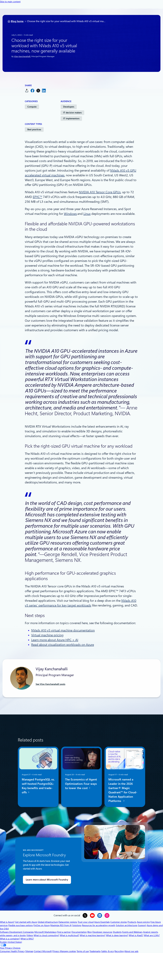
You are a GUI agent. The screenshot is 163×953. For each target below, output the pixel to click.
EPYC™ (37, 197)
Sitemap (29, 951)
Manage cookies (68, 951)
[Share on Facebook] (32, 90)
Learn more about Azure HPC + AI (54, 640)
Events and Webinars (132, 932)
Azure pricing (143, 922)
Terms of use (83, 951)
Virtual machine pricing (47, 635)
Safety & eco (107, 951)
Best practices (34, 129)
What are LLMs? (152, 935)
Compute (31, 106)
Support (142, 925)
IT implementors (71, 118)
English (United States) (11, 942)
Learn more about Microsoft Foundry (47, 879)
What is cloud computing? (46, 935)
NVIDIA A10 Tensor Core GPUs (100, 192)
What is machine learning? (92, 935)
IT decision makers (72, 112)
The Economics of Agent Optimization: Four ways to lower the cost (81, 784)
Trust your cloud (86, 922)
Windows (70, 214)
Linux (87, 214)
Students (117, 932)
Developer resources (102, 932)
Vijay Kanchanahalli (22, 56)
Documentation (79, 932)
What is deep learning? (117, 935)
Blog (89, 932)
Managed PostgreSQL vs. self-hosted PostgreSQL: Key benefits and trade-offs (38, 786)
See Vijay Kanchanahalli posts (50, 684)
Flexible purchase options (20, 925)
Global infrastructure (48, 922)
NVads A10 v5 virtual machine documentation (63, 630)
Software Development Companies (17, 932)
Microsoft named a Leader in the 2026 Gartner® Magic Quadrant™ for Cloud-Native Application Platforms (122, 790)
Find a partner (64, 932)
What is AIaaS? (136, 935)
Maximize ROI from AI (61, 925)
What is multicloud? (69, 935)
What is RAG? (27, 938)
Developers (68, 106)
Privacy (56, 951)
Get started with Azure (26, 922)
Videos (29, 935)
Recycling (119, 951)
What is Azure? (7, 922)
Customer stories (118, 922)
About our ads (131, 951)
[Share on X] (38, 90)
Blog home (17, 21)
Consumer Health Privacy (12, 951)
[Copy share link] (27, 90)
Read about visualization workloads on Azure (62, 645)
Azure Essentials (102, 922)
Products (132, 922)
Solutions (76, 925)
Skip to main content (10, 1)
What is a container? (10, 938)
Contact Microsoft (43, 951)
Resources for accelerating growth (98, 925)
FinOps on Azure (41, 925)
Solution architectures (126, 925)
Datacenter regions (67, 922)
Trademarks (95, 951)
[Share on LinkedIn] (44, 90)
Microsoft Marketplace (45, 932)
